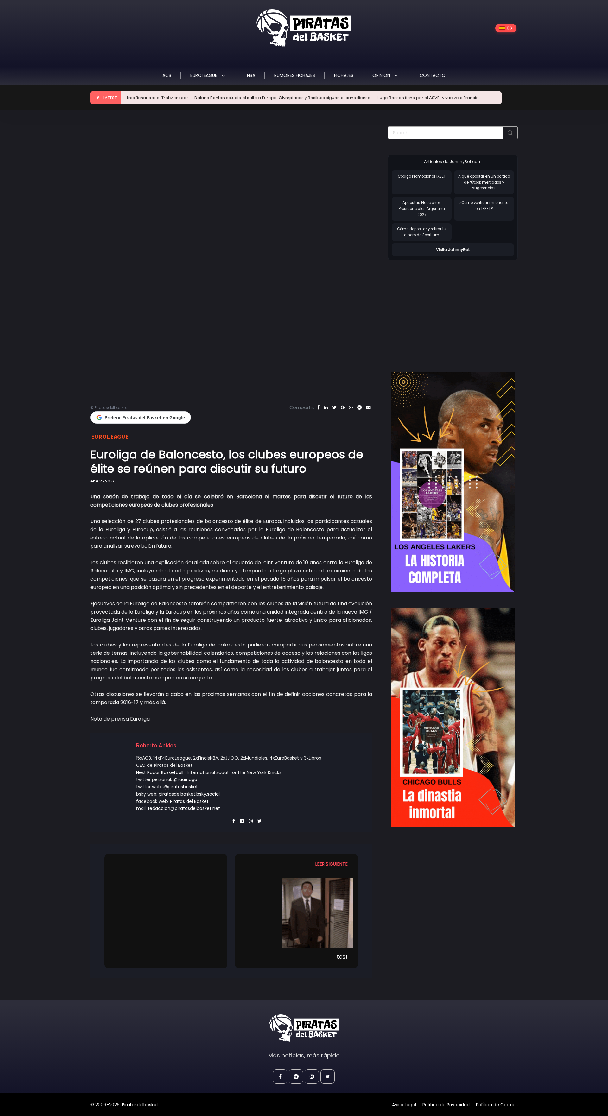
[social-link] (280, 1076)
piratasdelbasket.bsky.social (189, 794)
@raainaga (185, 779)
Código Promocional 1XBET (422, 176)
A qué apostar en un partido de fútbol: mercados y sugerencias (484, 182)
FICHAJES (343, 75)
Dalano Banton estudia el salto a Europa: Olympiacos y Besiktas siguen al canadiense (236, 98)
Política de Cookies (497, 1104)
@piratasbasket (180, 787)
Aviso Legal (404, 1104)
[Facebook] (318, 407)
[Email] (368, 407)
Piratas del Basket (189, 801)
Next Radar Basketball (159, 772)
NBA (251, 75)
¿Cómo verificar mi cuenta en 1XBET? (484, 205)
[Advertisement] (441, 309)
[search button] (510, 133)
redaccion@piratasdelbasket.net (184, 808)
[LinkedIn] (326, 407)
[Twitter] (334, 407)
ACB (166, 75)
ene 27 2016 (102, 481)
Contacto (433, 75)
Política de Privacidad (446, 1104)
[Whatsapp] (351, 407)
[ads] (453, 482)
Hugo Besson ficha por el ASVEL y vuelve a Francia (381, 98)
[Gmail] (343, 407)
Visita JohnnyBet (453, 249)
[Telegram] (359, 407)
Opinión (381, 75)
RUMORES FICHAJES (294, 75)
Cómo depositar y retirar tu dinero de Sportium (421, 231)
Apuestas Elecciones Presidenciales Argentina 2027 (422, 208)
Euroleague (204, 75)
